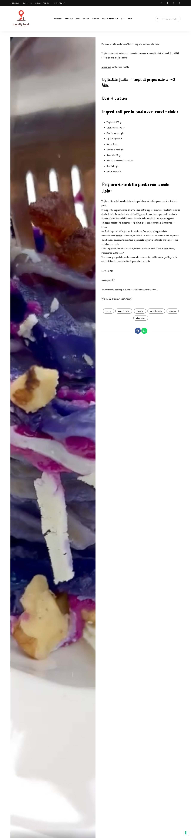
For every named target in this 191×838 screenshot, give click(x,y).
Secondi (86, 18)
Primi (78, 18)
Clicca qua (106, 67)
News (130, 18)
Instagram (15, 3)
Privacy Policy (42, 3)
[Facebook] (138, 331)
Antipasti (69, 18)
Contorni (95, 18)
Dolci (123, 18)
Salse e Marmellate (110, 18)
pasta (109, 311)
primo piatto (124, 311)
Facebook (27, 3)
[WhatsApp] (144, 331)
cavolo (173, 311)
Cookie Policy (59, 3)
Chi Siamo (58, 18)
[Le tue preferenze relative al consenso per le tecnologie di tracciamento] (186, 833)
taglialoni (141, 318)
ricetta (140, 311)
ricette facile (156, 311)
